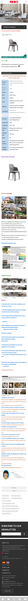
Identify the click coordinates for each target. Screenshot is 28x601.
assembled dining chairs (16, 498)
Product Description (7, 73)
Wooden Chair (5, 498)
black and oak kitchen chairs (8, 503)
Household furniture (15, 495)
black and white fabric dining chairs (10, 511)
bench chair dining (6, 500)
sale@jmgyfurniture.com (9, 581)
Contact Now (7, 591)
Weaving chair (5, 495)
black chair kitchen (6, 513)
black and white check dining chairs (10, 506)
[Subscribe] (24, 534)
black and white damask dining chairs (10, 508)
